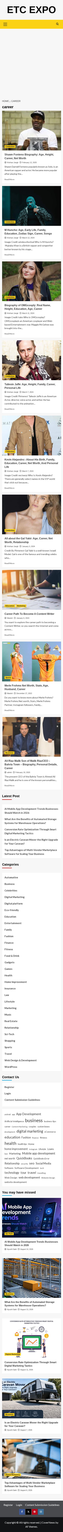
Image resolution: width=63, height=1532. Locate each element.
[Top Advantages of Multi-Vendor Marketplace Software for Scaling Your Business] (31, 1458)
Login (8, 1093)
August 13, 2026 (26, 1309)
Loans (50, 1148)
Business (9, 753)
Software (9, 1168)
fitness (43, 1137)
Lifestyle (10, 1001)
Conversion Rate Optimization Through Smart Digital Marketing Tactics (30, 831)
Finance (9, 942)
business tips (50, 1121)
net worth (10, 1158)
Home (31, 1144)
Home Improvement (16, 981)
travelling (41, 1173)
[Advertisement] (31, 62)
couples (32, 1126)
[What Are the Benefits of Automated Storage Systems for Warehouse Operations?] (31, 1278)
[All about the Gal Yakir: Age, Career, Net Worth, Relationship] (31, 514)
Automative (11, 877)
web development (29, 1177)
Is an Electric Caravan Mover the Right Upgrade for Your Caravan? (31, 841)
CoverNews (48, 1522)
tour (23, 1172)
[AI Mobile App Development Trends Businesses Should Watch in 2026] (31, 1218)
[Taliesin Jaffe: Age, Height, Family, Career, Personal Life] (31, 360)
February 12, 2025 (29, 162)
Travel (8, 1053)
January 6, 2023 (22, 618)
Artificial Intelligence (14, 1121)
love (6, 1154)
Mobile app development (38, 1153)
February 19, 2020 (23, 772)
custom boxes (43, 1126)
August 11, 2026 (26, 1370)
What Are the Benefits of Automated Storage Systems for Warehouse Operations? (31, 821)
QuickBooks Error (41, 1158)
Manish (10, 618)
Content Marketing (19, 1127)
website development (16, 1182)
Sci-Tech (9, 1034)
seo (31, 1163)
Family (8, 929)
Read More (9, 179)
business (34, 1120)
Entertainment (13, 923)
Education (9, 606)
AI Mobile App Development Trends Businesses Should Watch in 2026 (31, 810)
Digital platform (14, 903)
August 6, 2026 (26, 1490)
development (10, 1132)
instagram (33, 1149)
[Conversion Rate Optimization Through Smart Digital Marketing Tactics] (31, 1338)
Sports (8, 677)
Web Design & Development (21, 1060)
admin (9, 772)
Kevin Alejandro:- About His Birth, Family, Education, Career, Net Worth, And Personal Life (31, 463)
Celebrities (10, 146)
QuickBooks (24, 1158)
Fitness (9, 949)
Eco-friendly (12, 910)
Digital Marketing (15, 896)
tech (42, 1168)
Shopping (10, 1040)
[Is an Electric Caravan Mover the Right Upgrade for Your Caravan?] (31, 1398)
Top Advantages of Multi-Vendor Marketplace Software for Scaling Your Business (31, 851)
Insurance (10, 988)
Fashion (9, 936)
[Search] (57, 24)
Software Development (27, 1168)
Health (8, 975)
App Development (28, 1114)
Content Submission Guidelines (22, 1099)
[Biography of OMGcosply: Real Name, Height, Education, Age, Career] (31, 281)
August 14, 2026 (26, 1249)
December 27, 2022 (24, 693)
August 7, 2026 (26, 1430)
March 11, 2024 (28, 313)
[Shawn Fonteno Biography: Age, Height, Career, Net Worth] (31, 130)
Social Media (43, 1163)
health (10, 1143)
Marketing (21, 606)
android (8, 1114)
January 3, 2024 (28, 546)
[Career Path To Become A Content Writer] (31, 590)
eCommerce (50, 1131)
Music (8, 1014)
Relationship (12, 1027)
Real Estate (11, 1021)
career (7, 1126)
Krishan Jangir (12, 162)
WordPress (11, 1066)
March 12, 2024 (28, 238)
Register (9, 1087)
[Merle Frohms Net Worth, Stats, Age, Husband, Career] (31, 661)
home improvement (16, 1148)
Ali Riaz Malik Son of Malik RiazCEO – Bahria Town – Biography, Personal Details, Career (31, 764)
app (13, 1114)
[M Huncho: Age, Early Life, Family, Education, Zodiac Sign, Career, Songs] (31, 206)
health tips (22, 1144)
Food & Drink (12, 955)
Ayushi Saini (12, 1249)
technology (12, 1172)
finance (35, 1138)
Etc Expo (31, 9)
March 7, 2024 (27, 392)
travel (32, 1172)
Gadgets (9, 962)
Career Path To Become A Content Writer (29, 614)
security (24, 1163)
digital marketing (29, 1131)
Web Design (11, 1177)
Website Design (48, 1178)
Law (7, 994)
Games (8, 968)
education (12, 1137)
